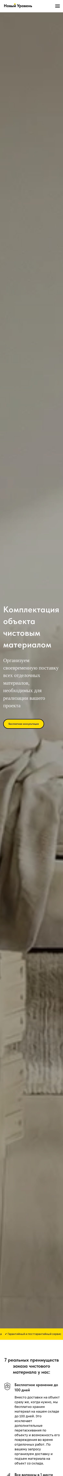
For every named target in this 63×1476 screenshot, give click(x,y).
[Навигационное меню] (57, 6)
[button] (23, 724)
